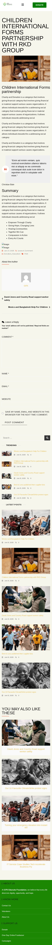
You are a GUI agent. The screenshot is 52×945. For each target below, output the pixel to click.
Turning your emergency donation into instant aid (26, 826)
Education (16, 254)
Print (26, 254)
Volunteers (6, 911)
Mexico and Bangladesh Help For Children (28, 307)
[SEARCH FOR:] (26, 437)
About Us (5, 917)
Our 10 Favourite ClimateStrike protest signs (31, 495)
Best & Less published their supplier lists (29, 485)
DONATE (39, 5)
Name (5, 374)
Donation (7, 254)
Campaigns (6, 941)
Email (5, 386)
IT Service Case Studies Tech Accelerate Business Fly (26, 865)
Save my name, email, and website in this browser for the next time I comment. (27, 413)
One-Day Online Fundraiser (13, 935)
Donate (5, 930)
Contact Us (6, 906)
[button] (23, 4)
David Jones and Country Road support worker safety (26, 298)
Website (6, 399)
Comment (7, 337)
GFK (26, 286)
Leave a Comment (25, 250)
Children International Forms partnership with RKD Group (31, 462)
